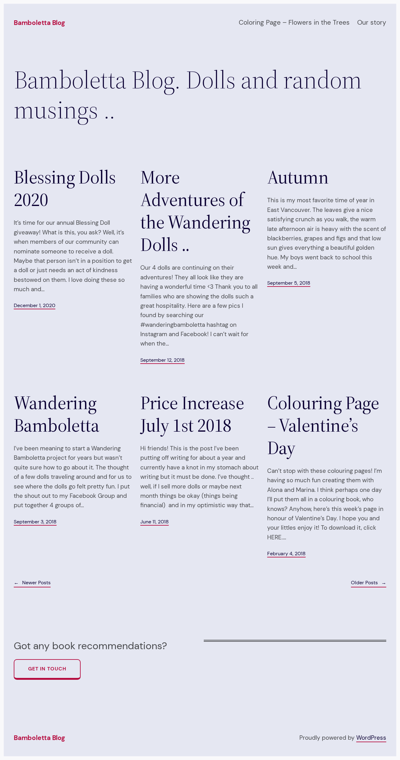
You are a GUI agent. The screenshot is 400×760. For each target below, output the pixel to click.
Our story (371, 22)
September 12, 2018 (162, 360)
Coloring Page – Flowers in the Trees (294, 22)
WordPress (371, 738)
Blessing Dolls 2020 (65, 188)
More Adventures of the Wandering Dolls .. (195, 211)
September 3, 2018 (35, 521)
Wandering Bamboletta (56, 413)
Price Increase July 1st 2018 (192, 413)
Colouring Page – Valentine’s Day (323, 425)
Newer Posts (32, 582)
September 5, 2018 (288, 283)
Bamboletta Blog (39, 22)
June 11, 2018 (154, 521)
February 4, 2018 (286, 553)
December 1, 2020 (34, 305)
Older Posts (368, 582)
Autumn (297, 177)
